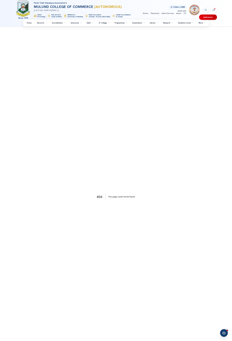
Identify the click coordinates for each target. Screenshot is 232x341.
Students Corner (184, 23)
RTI (185, 13)
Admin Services (168, 13)
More (201, 23)
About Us (40, 23)
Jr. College (103, 23)
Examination (137, 23)
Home (29, 23)
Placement (155, 13)
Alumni (178, 13)
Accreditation (57, 23)
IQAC (89, 23)
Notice (145, 13)
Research (166, 23)
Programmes (120, 23)
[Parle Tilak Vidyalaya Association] (194, 10)
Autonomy (75, 23)
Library (152, 23)
